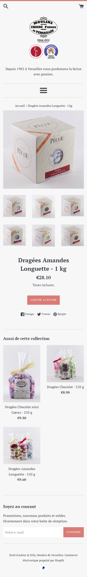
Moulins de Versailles (50, 555)
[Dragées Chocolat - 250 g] (65, 363)
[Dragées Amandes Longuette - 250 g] (21, 445)
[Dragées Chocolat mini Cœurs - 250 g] (21, 373)
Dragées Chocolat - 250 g (65, 387)
